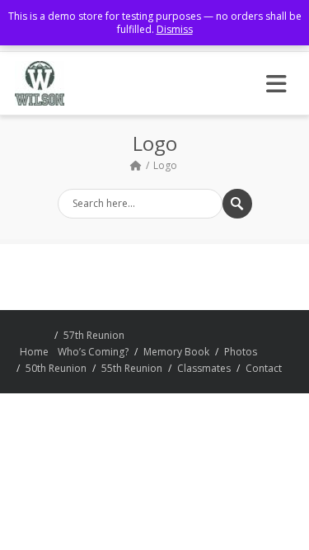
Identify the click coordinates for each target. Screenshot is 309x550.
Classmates (204, 368)
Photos (240, 352)
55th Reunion (131, 368)
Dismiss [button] (175, 29)
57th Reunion (93, 335)
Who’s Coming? (93, 352)
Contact (264, 368)
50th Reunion (56, 368)
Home (34, 352)
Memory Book (176, 352)
